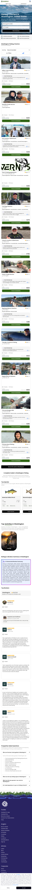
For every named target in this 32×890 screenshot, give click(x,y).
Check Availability (15, 86)
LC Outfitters (8, 768)
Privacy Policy (15, 885)
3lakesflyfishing (9, 759)
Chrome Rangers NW (10, 769)
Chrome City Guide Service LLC (13, 771)
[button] (16, 752)
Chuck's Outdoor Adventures (13, 762)
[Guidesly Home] (5, 1)
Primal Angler (8, 761)
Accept (24, 888)
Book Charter (11, 511)
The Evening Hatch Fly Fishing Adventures (16, 758)
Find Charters (16, 30)
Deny (8, 888)
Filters (9, 53)
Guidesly (18, 874)
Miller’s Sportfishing (10, 765)
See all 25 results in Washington (16, 466)
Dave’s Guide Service (10, 764)
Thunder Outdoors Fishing (12, 766)
